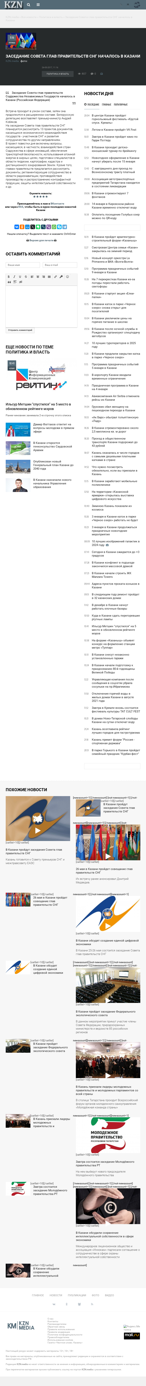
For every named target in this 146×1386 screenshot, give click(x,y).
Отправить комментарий (20, 330)
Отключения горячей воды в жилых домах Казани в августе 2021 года (113, 697)
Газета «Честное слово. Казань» (65, 1342)
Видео (109, 1295)
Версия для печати (41, 240)
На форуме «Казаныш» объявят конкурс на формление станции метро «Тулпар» (113, 644)
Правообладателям (58, 1337)
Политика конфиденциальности (65, 1334)
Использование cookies (60, 1340)
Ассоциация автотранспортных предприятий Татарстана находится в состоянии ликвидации (116, 182)
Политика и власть (58, 74)
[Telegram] (64, 227)
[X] (32, 227)
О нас (50, 1318)
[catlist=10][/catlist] (35, 832)
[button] (8, 276)
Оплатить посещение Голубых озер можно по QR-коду (116, 216)
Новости (56, 1295)
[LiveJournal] (43, 227)
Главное (38, 1295)
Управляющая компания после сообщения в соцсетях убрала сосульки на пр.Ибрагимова (113, 683)
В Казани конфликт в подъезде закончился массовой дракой (113, 564)
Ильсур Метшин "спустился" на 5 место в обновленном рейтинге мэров (114, 630)
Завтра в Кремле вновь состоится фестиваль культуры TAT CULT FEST (116, 709)
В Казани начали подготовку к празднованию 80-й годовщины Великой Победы (113, 669)
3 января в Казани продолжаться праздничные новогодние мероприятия (114, 531)
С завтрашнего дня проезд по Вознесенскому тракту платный (113, 170)
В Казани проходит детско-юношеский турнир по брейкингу (114, 149)
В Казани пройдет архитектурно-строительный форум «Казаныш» (114, 238)
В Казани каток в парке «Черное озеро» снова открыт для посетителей (114, 307)
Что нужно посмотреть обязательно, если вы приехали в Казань (114, 470)
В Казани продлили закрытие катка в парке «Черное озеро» (116, 355)
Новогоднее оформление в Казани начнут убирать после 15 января (115, 159)
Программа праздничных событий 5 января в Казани (115, 366)
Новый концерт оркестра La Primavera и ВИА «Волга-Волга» (112, 259)
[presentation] (8, 277)
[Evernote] (38, 227)
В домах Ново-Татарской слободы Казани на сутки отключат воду (115, 720)
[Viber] (48, 227)
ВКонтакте (57, 203)
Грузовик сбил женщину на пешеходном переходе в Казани (113, 408)
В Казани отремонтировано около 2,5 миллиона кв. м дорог (115, 429)
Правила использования (61, 1329)
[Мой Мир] (27, 227)
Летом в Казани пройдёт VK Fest (114, 129)
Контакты (53, 1321)
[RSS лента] (121, 4)
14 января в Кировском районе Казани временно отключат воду (114, 205)
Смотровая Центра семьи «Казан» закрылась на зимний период (115, 249)
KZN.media (12, 60)
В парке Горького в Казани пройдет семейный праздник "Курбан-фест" (116, 752)
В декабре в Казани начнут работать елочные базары (110, 606)
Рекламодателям (57, 1324)
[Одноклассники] (22, 227)
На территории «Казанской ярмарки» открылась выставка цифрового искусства (113, 495)
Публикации (77, 1295)
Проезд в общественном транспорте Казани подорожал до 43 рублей (115, 442)
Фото (95, 1295)
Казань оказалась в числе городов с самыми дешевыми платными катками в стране (115, 456)
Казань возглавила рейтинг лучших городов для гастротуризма (116, 730)
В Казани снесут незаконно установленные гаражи (110, 656)
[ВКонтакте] (16, 227)
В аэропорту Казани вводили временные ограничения (111, 376)
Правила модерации (59, 1332)
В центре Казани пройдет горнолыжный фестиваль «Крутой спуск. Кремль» (115, 119)
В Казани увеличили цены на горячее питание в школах (112, 320)
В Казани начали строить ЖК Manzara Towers (111, 575)
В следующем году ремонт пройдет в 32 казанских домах (115, 596)
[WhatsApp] (54, 227)
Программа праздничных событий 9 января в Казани (115, 270)
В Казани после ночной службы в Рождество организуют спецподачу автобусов (116, 332)
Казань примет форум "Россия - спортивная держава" (113, 741)
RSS (20, 206)
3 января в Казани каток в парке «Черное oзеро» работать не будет (115, 518)
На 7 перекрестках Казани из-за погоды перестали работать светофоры (113, 283)
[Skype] (59, 227)
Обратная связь (56, 1326)
